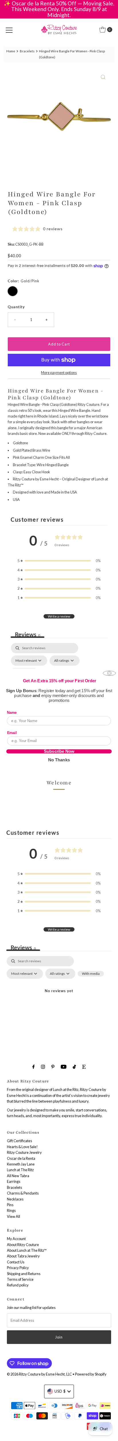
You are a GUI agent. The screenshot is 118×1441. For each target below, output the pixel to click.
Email (12, 732)
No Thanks (59, 759)
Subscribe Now (59, 751)
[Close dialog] (109, 673)
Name (12, 712)
